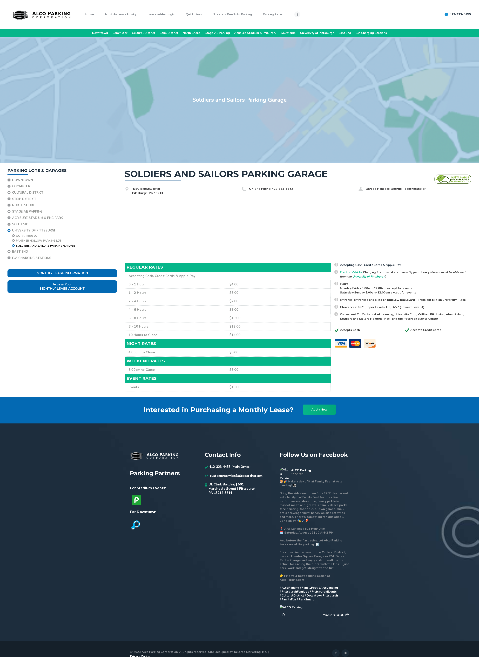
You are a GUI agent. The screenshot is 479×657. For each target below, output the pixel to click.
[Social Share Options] (347, 614)
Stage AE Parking (217, 33)
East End (345, 33)
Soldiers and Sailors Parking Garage (45, 246)
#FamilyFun (288, 599)
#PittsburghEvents (323, 592)
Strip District (169, 33)
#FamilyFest (309, 588)
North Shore (191, 33)
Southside (288, 33)
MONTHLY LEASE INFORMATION (62, 273)
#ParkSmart (305, 599)
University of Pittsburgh (317, 33)
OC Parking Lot (27, 236)
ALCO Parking (301, 470)
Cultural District (143, 33)
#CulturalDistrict (292, 596)
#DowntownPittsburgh (321, 596)
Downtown (100, 33)
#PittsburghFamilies (294, 592)
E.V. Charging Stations (371, 33)
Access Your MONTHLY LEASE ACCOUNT (62, 286)
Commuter (119, 33)
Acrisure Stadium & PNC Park (255, 33)
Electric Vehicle (351, 272)
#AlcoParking (289, 588)
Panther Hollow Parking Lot (38, 241)
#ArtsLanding (328, 588)
